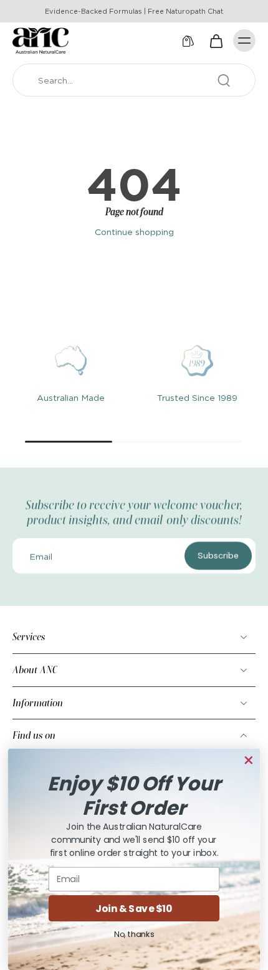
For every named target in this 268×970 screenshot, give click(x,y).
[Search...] (223, 80)
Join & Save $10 (133, 908)
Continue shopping (134, 231)
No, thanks (134, 933)
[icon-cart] (215, 40)
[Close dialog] (248, 760)
